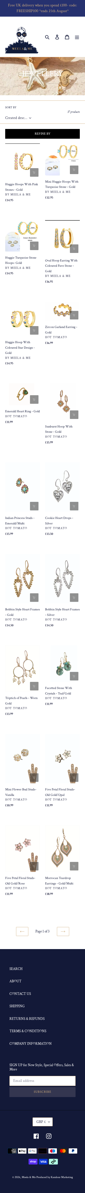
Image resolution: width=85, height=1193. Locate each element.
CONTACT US (20, 994)
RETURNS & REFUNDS (27, 1019)
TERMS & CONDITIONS (27, 1031)
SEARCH (15, 969)
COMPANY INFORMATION (30, 1043)
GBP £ (41, 1121)
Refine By (43, 134)
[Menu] (77, 37)
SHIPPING (17, 1006)
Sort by (11, 107)
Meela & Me (29, 1177)
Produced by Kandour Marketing (54, 1177)
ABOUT (15, 981)
